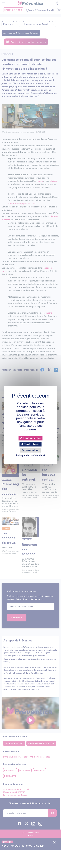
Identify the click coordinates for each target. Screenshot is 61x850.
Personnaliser (30, 450)
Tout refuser (31, 444)
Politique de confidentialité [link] (30, 455)
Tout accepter (31, 438)
